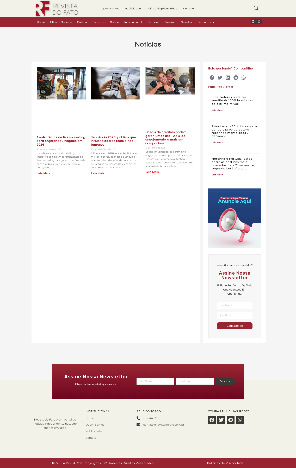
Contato (188, 8)
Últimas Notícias (61, 22)
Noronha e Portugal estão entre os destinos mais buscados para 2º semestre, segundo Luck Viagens (233, 163)
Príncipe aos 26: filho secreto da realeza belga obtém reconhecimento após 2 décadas (234, 131)
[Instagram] (253, 21)
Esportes (153, 22)
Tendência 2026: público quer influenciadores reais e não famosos (114, 141)
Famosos (98, 22)
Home (41, 22)
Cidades (186, 22)
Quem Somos (110, 8)
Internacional (133, 22)
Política (82, 22)
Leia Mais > (217, 110)
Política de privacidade (162, 8)
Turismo (170, 22)
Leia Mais (43, 173)
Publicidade (133, 8)
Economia (204, 22)
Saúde (114, 22)
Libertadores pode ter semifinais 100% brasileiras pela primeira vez (232, 100)
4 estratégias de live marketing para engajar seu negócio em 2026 (61, 141)
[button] (212, 78)
